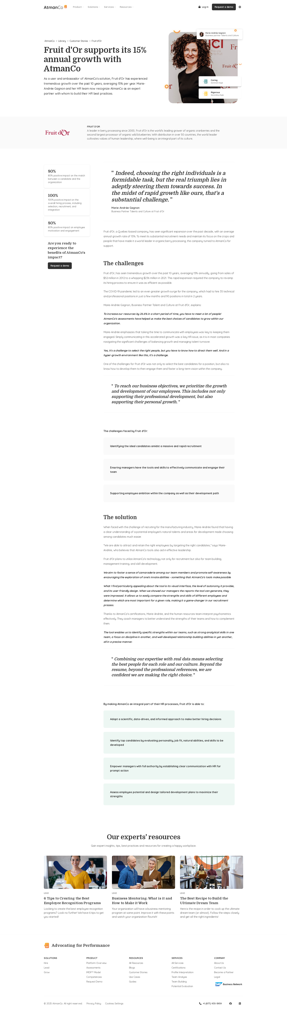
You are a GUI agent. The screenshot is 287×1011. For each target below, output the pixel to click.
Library (62, 40)
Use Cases (134, 976)
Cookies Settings (114, 1003)
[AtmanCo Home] (55, 7)
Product (77, 6)
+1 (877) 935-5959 (212, 1003)
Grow (47, 972)
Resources (126, 6)
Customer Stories (79, 40)
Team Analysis (179, 976)
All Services (178, 963)
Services (109, 6)
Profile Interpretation (182, 972)
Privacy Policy (94, 1003)
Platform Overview (96, 963)
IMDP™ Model (93, 972)
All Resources (136, 963)
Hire (46, 963)
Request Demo (94, 981)
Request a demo (224, 6)
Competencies (94, 976)
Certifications (179, 967)
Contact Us (220, 967)
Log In (205, 6)
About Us (219, 963)
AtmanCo (50, 40)
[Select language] (240, 7)
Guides (132, 981)
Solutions (93, 6)
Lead (46, 967)
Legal (217, 976)
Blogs (132, 967)
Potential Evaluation (182, 986)
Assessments (93, 967)
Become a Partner (224, 972)
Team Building (179, 981)
